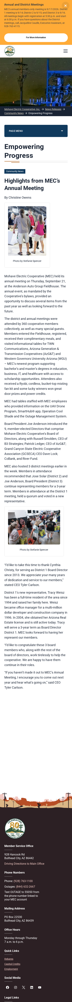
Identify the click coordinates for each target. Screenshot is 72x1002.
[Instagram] (15, 987)
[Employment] (36, 969)
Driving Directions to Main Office (24, 863)
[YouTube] (40, 987)
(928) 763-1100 (23, 881)
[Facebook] (7, 987)
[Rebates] (36, 959)
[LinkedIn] (31, 987)
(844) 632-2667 (25, 886)
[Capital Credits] (36, 964)
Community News (15, 171)
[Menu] (65, 51)
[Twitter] (23, 987)
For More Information (36, 37)
